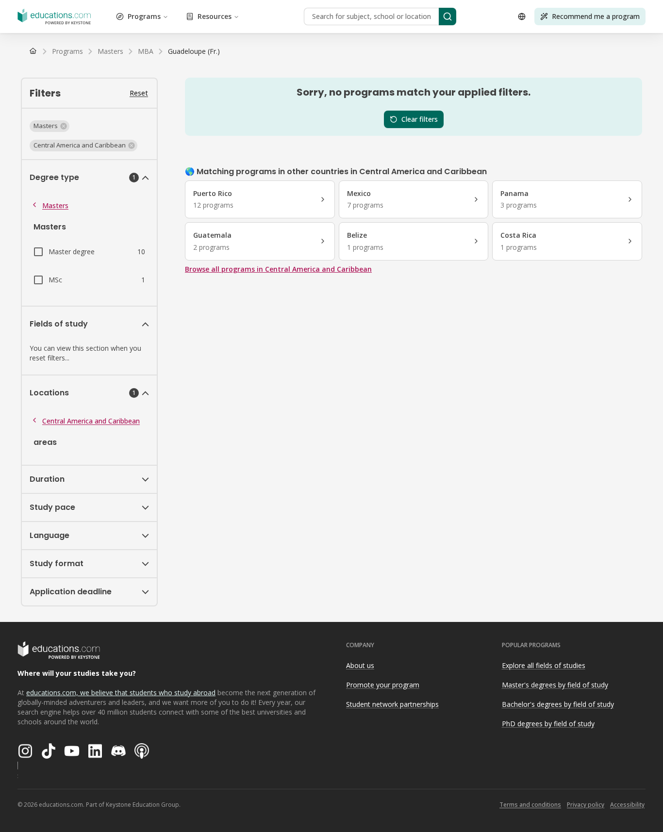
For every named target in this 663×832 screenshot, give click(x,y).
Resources (215, 16)
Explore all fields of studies (543, 665)
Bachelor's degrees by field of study (558, 704)
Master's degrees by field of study (555, 684)
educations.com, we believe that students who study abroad (120, 692)
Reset (139, 93)
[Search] (447, 16)
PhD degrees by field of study (548, 723)
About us (360, 665)
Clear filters (419, 119)
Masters (55, 205)
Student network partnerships (392, 704)
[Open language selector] (521, 16)
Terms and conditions (530, 804)
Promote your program (382, 684)
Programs (144, 16)
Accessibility (627, 804)
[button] (49, 126)
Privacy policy (585, 804)
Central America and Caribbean (91, 420)
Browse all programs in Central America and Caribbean (278, 269)
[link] (194, 51)
